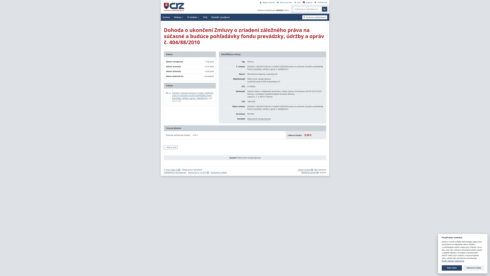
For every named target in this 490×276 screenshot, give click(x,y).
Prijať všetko (452, 268)
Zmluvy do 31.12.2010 (197, 172)
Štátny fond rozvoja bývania (259, 119)
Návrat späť (172, 147)
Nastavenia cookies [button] (219, 172)
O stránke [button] (192, 17)
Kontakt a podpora (220, 17)
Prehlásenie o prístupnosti (175, 172)
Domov (166, 17)
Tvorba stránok (304, 170)
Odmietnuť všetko (474, 268)
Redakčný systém (308, 172)
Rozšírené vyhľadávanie (316, 17)
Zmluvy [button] (177, 17)
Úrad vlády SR (172, 170)
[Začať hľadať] (324, 9)
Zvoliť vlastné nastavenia (453, 261)
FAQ (205, 17)
